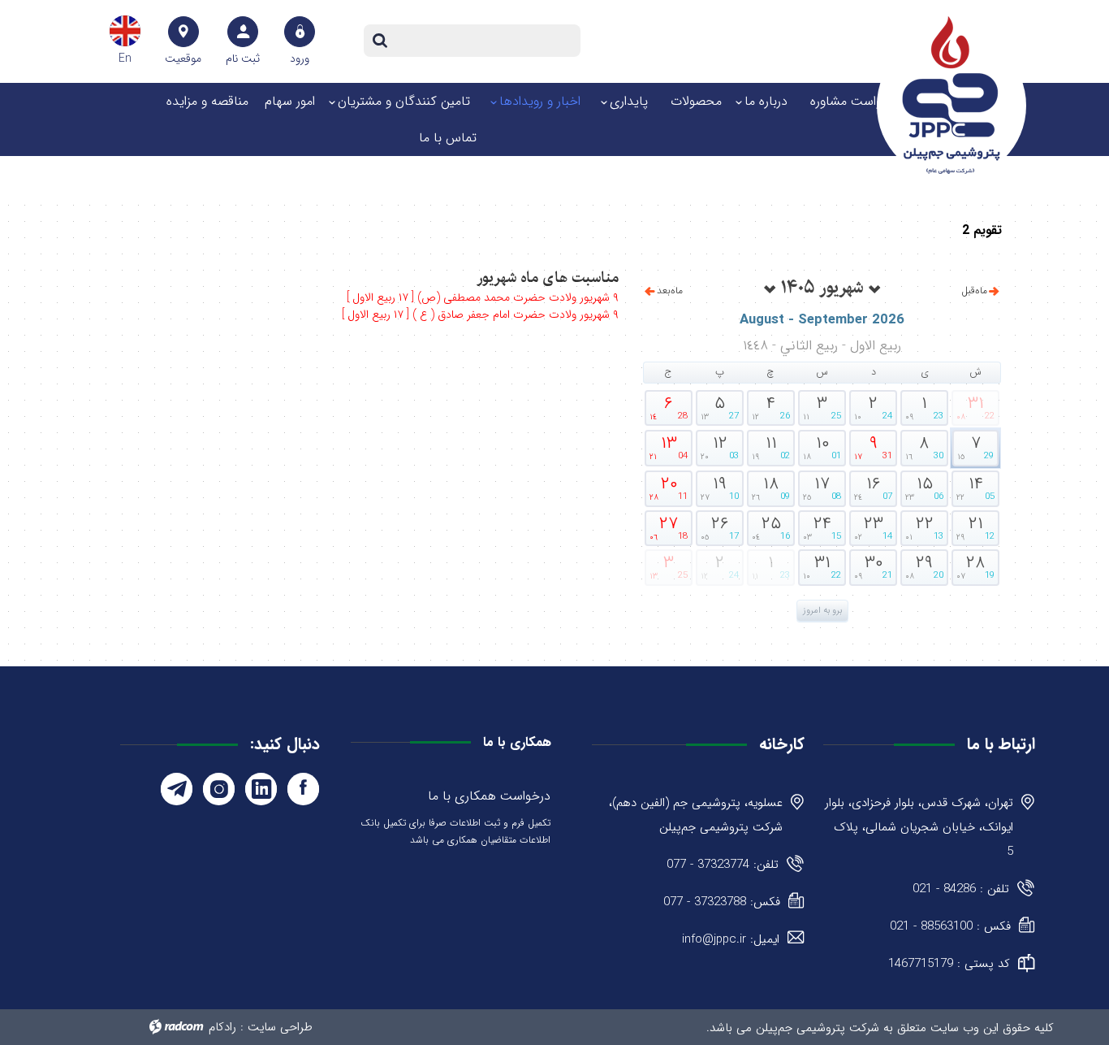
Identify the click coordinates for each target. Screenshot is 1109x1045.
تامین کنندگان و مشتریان (404, 101)
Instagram (219, 788)
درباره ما (766, 101)
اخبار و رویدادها (539, 101)
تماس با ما (448, 138)
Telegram (176, 788)
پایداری (629, 101)
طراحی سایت (280, 1027)
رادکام (222, 1027)
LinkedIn (261, 788)
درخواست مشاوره (855, 101)
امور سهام (290, 101)
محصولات (696, 101)
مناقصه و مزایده (207, 101)
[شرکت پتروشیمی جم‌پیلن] (951, 95)
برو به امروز (822, 611)
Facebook (303, 788)
